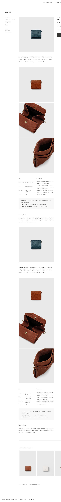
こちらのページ (36, 416)
